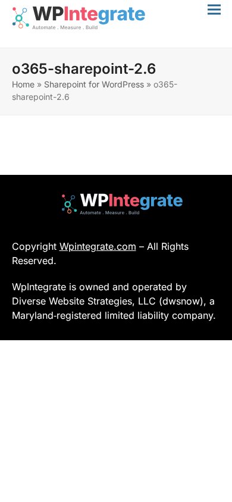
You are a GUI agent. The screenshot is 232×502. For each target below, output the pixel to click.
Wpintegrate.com (97, 246)
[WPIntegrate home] (116, 204)
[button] (214, 9)
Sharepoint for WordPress (94, 84)
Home (23, 84)
